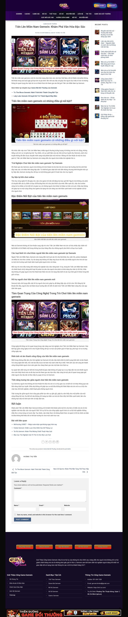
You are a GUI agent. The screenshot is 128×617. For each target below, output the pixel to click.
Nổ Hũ (74, 17)
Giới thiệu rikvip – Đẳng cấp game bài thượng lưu (107, 116)
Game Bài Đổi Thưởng (102, 14)
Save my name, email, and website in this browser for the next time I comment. (44, 515)
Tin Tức (89, 14)
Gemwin (19, 14)
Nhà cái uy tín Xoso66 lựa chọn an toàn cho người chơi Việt (108, 72)
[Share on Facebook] (43, 442)
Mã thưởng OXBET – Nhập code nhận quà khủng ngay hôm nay (35, 424)
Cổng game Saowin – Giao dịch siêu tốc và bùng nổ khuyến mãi (108, 91)
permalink (67, 449)
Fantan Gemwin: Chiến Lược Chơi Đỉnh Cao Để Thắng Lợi (33, 428)
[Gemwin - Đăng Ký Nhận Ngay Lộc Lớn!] (64, 5)
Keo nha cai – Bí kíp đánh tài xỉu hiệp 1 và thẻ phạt (108, 99)
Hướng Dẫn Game (63, 17)
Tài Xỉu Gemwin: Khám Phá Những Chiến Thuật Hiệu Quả (33, 431)
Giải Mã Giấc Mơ (47, 17)
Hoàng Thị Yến (60, 32)
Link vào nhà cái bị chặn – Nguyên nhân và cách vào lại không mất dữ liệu (108, 44)
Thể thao (53, 14)
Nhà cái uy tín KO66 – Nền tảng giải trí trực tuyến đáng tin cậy (108, 64)
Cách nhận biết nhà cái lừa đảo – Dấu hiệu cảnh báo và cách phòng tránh (108, 54)
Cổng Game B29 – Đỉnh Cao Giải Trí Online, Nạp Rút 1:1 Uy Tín (108, 82)
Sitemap (12, 595)
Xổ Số (61, 14)
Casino (27, 14)
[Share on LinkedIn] (57, 442)
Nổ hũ (44, 14)
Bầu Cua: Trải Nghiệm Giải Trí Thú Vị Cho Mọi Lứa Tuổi (32, 435)
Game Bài (36, 14)
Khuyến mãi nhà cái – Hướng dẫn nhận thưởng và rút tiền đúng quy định (108, 34)
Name (16, 505)
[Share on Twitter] (46, 442)
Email (41, 505)
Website (67, 505)
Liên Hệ (80, 14)
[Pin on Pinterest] (54, 442)
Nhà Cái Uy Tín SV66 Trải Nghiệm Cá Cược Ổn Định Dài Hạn (108, 108)
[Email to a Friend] (50, 442)
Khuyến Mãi (70, 14)
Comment (18, 488)
